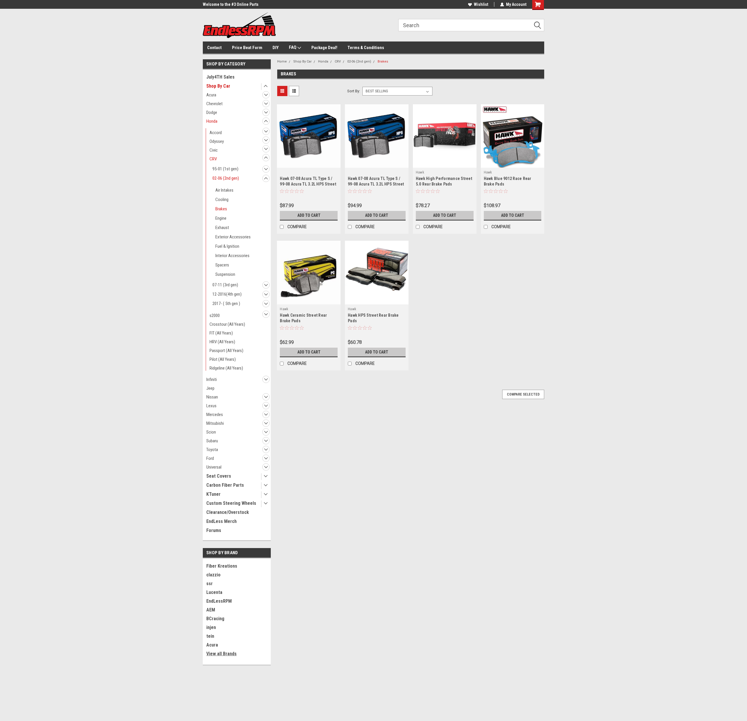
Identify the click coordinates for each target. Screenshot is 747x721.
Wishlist (481, 4)
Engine (220, 218)
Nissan (212, 397)
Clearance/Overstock (227, 512)
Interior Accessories (232, 255)
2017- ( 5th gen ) (226, 303)
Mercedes (214, 414)
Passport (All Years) (226, 350)
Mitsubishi (215, 423)
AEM (210, 610)
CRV (213, 159)
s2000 (215, 315)
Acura (211, 95)
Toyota (212, 449)
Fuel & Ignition (227, 246)
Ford (210, 458)
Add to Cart (308, 215)
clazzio (213, 575)
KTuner (213, 494)
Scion (211, 432)
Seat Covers (218, 476)
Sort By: (353, 91)
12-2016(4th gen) (227, 294)
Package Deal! (324, 47)
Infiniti (211, 379)
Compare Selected (523, 394)
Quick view (308, 163)
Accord (216, 132)
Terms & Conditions (366, 47)
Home (282, 61)
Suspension (225, 274)
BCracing (215, 618)
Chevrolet (214, 103)
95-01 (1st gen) (225, 168)
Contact (214, 47)
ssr (209, 583)
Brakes (221, 209)
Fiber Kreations (221, 566)
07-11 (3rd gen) (225, 284)
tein (210, 636)
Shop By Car (218, 86)
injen (211, 627)
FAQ (293, 47)
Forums (213, 530)
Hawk (420, 172)
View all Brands (221, 653)
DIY (276, 47)
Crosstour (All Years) (227, 324)
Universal (213, 467)
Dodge (211, 112)
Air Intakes (224, 190)
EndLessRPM (219, 601)
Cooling (221, 199)
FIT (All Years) (221, 333)
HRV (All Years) (222, 341)
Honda (211, 121)
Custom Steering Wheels (231, 503)
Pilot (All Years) (223, 359)
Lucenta (214, 592)
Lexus (211, 405)
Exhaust (222, 227)
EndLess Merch (221, 521)
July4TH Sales (220, 77)
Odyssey (217, 141)
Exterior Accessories (233, 237)
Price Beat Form (247, 47)
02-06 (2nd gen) (225, 178)
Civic (214, 150)
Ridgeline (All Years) (226, 368)
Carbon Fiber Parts (225, 485)
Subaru (212, 440)
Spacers (222, 265)
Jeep (210, 388)
